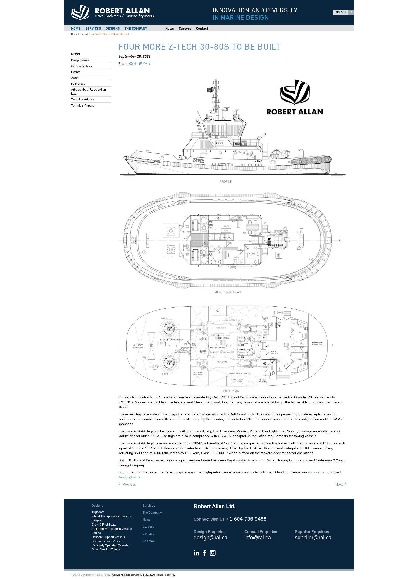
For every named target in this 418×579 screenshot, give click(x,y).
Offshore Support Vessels (108, 537)
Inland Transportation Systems (112, 516)
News (169, 28)
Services (93, 28)
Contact (202, 28)
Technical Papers (82, 105)
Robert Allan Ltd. (132, 12)
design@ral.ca (129, 477)
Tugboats (98, 512)
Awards (76, 78)
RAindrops (78, 83)
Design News (80, 60)
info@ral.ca (257, 537)
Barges (96, 520)
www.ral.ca (316, 472)
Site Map (149, 541)
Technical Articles (82, 99)
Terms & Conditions (82, 574)
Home (76, 28)
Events (75, 72)
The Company (136, 28)
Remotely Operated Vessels (110, 545)
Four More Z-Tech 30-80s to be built (109, 34)
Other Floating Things (106, 549)
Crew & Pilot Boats (104, 524)
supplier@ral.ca (313, 537)
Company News (81, 66)
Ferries (96, 533)
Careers (185, 28)
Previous (129, 484)
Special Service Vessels (107, 541)
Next (339, 484)
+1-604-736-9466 (246, 519)
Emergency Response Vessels (112, 529)
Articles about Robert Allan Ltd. (88, 91)
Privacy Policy (102, 574)
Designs (113, 28)
